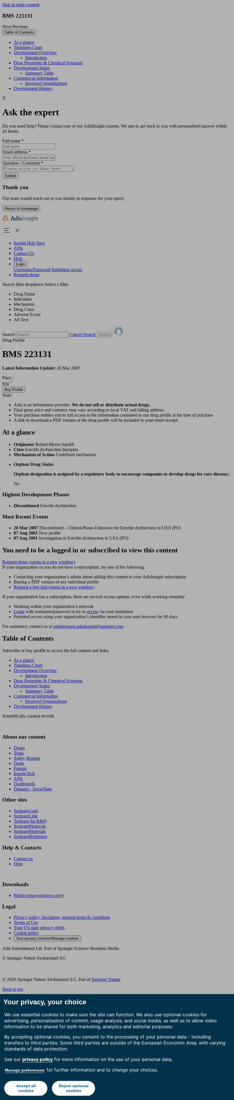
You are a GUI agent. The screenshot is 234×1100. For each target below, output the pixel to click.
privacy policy (37, 1059)
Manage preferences (25, 1070)
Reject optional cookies (73, 1088)
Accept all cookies (26, 1088)
